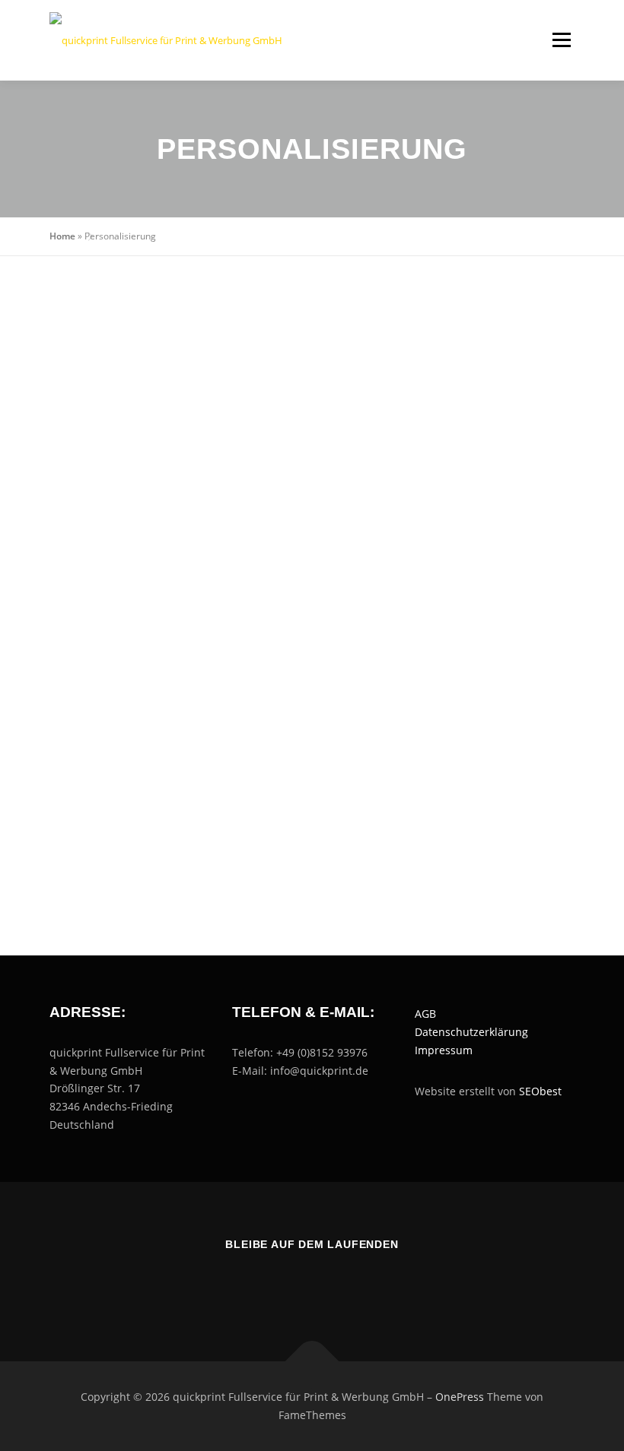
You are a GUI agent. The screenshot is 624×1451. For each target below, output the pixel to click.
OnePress (459, 1396)
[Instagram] (330, 1285)
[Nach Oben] (312, 1362)
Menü (561, 39)
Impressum (444, 1050)
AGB (425, 1013)
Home (62, 236)
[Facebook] (293, 1285)
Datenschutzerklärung (471, 1032)
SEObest (540, 1091)
